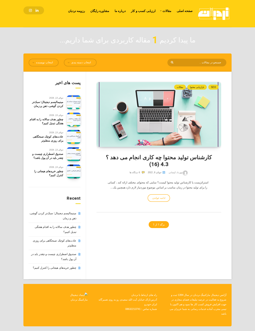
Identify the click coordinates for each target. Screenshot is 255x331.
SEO (213, 87)
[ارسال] (172, 62)
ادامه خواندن (158, 198)
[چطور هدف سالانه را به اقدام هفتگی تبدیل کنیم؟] (74, 119)
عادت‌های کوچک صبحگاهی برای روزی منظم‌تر (48, 138)
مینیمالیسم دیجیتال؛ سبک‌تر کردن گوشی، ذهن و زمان (47, 104)
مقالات (167, 11)
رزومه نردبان (76, 11)
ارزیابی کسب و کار (143, 11)
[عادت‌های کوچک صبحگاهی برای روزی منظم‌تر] (74, 137)
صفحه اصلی (185, 11)
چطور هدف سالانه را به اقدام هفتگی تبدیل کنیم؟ (46, 121)
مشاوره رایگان (99, 11)
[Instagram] (30, 10)
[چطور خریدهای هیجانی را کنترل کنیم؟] (74, 171)
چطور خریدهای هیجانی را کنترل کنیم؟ (48, 173)
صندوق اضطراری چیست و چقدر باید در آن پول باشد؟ (47, 156)
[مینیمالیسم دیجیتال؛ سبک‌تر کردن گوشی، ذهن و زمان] (74, 102)
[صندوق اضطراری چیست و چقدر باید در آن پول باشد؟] (74, 154)
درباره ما (120, 11)
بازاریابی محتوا (197, 87)
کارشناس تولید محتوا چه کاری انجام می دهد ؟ (159, 160)
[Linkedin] (37, 10)
